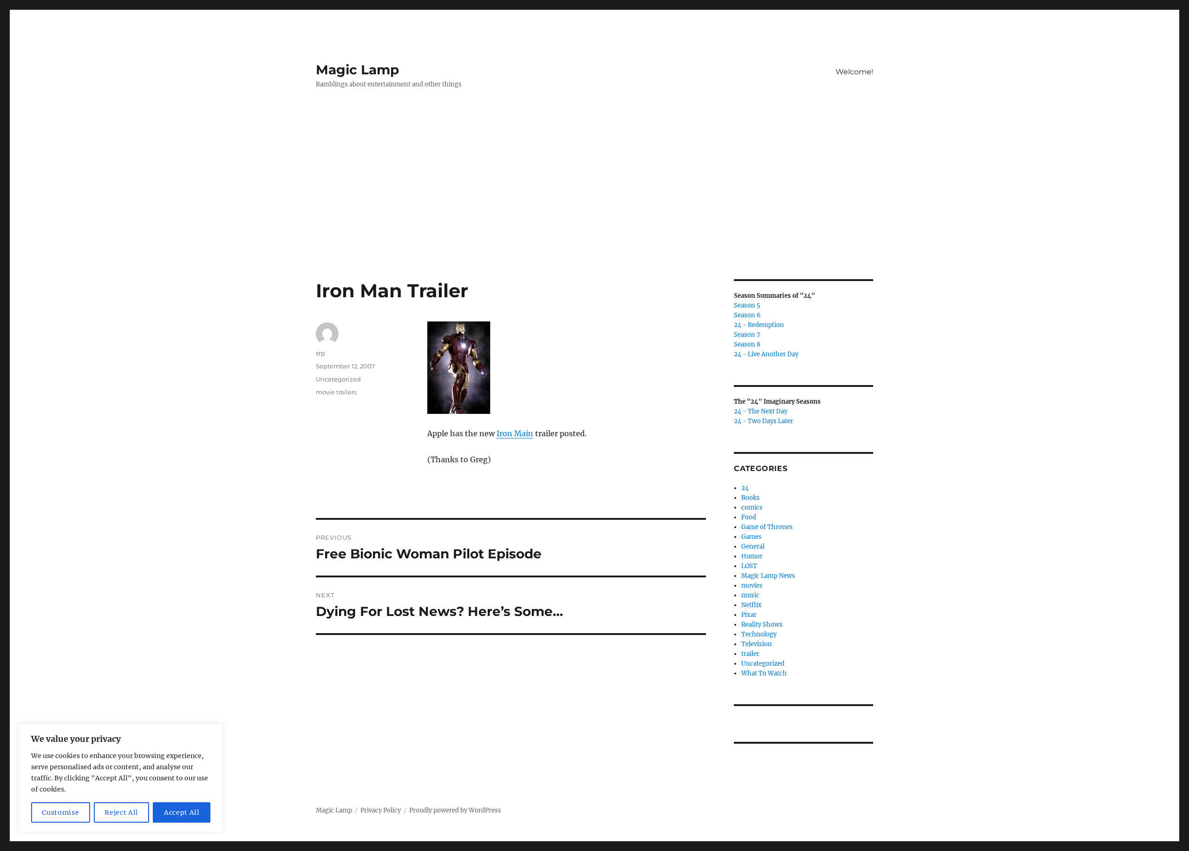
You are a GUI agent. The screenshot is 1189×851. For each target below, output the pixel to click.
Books (750, 498)
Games (751, 537)
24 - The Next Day (760, 411)
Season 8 (747, 344)
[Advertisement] (594, 210)
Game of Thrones (767, 527)
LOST (749, 566)
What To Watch (764, 673)
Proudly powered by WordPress (455, 810)
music (750, 595)
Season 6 (747, 315)
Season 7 (747, 335)
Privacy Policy (380, 810)
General (752, 546)
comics (752, 507)
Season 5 (747, 305)
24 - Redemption (759, 325)
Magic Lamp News (768, 576)
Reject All (121, 812)
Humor (752, 556)
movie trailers (336, 392)
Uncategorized (338, 379)
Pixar (749, 615)
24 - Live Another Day (766, 354)
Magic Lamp (357, 70)
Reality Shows (762, 624)
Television (756, 644)
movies (752, 585)
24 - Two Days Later (763, 421)
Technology (759, 634)
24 (745, 488)
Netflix (751, 605)
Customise (60, 812)
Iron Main (515, 433)
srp (320, 353)
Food (748, 517)
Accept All (182, 812)
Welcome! (854, 71)
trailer (750, 654)
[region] (121, 778)
